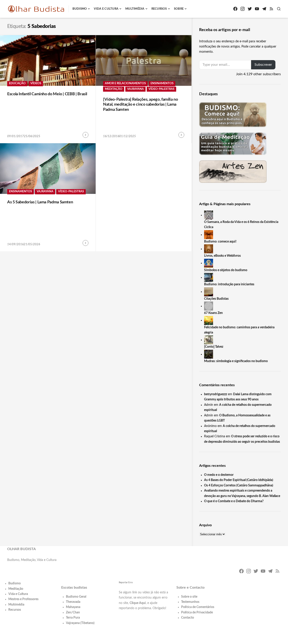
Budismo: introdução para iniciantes (229, 284)
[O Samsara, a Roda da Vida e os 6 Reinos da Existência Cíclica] (208, 215)
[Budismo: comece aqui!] (208, 234)
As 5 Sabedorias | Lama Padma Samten (40, 202)
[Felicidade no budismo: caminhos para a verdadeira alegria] (208, 320)
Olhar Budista (21, 549)
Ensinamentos (162, 83)
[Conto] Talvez (213, 346)
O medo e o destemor (219, 474)
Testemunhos (190, 602)
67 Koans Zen (213, 313)
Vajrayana (135, 89)
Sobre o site (189, 596)
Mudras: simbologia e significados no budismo (236, 361)
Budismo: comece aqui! (220, 241)
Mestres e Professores (23, 599)
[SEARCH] (279, 9)
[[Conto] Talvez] (208, 339)
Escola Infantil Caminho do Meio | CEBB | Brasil (47, 94)
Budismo (79, 8)
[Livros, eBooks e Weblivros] (208, 248)
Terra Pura (73, 617)
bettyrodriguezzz (215, 394)
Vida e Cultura (106, 8)
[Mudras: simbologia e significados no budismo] (208, 354)
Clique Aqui (138, 603)
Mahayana (73, 607)
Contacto (187, 617)
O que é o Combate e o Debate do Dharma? (233, 501)
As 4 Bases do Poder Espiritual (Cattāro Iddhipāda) (238, 480)
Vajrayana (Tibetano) (80, 623)
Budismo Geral (76, 596)
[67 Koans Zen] (208, 306)
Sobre (179, 8)
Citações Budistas (216, 298)
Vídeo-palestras (161, 89)
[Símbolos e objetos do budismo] (208, 263)
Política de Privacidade (197, 612)
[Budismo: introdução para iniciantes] (208, 277)
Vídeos (35, 83)
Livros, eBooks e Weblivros (222, 255)
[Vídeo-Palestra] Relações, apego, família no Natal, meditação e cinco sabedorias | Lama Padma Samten (140, 105)
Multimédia (134, 8)
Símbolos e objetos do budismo (225, 270)
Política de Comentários (197, 607)
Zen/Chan (73, 612)
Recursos (159, 8)
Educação (17, 83)
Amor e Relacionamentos (125, 83)
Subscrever (263, 64)
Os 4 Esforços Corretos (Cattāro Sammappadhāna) (238, 485)
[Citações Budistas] (208, 291)
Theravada (73, 602)
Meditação (113, 89)
